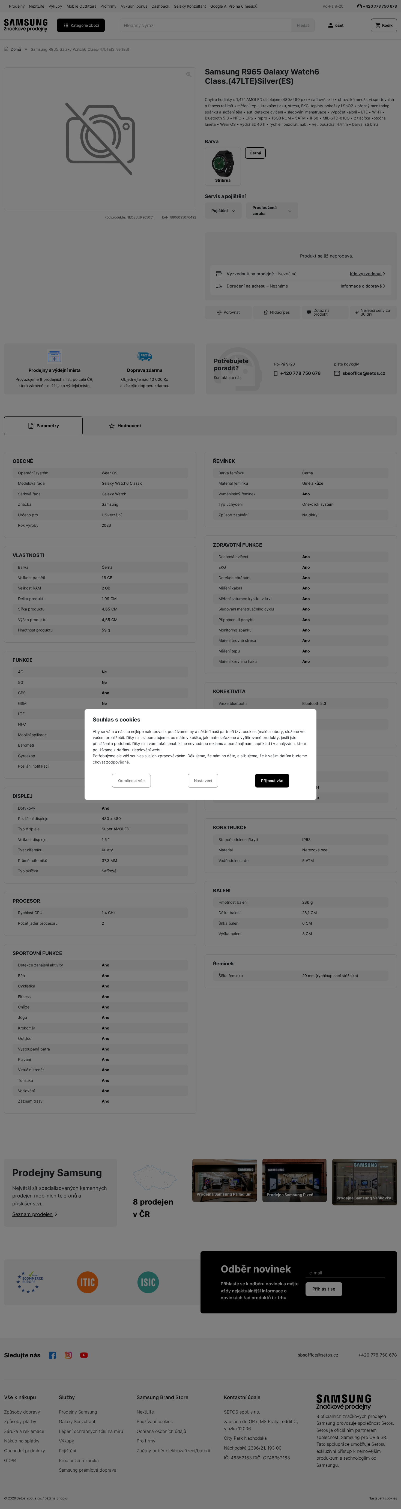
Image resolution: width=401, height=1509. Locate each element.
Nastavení (203, 780)
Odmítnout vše (131, 780)
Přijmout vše (272, 780)
